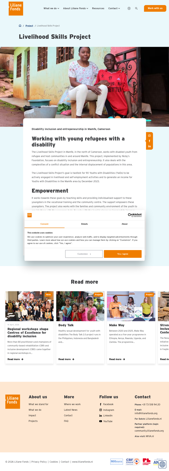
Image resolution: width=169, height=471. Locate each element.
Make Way (116, 325)
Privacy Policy (39, 461)
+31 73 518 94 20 (151, 404)
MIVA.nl (150, 436)
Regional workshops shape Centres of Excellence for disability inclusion (27, 332)
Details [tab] (84, 224)
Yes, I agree (122, 254)
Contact (65, 461)
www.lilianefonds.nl (82, 461)
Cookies (54, 461)
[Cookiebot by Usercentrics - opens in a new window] (130, 215)
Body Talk (66, 325)
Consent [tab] (44, 224)
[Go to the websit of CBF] (116, 461)
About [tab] (125, 224)
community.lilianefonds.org (149, 430)
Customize (82, 254)
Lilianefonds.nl (154, 418)
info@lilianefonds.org (146, 413)
